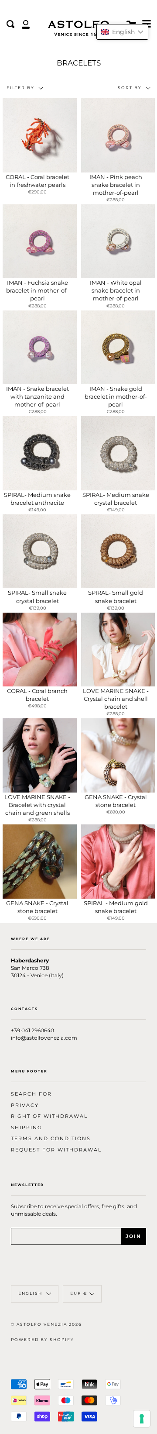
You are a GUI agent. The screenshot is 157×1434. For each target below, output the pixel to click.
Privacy (25, 1105)
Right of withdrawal (49, 1116)
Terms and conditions (51, 1138)
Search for (31, 1094)
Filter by (21, 88)
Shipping (26, 1128)
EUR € (78, 1293)
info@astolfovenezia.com (44, 1038)
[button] (122, 31)
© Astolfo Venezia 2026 (46, 1324)
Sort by (130, 88)
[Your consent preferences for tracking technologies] (141, 1418)
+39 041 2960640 (32, 1030)
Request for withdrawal (56, 1150)
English (31, 1293)
